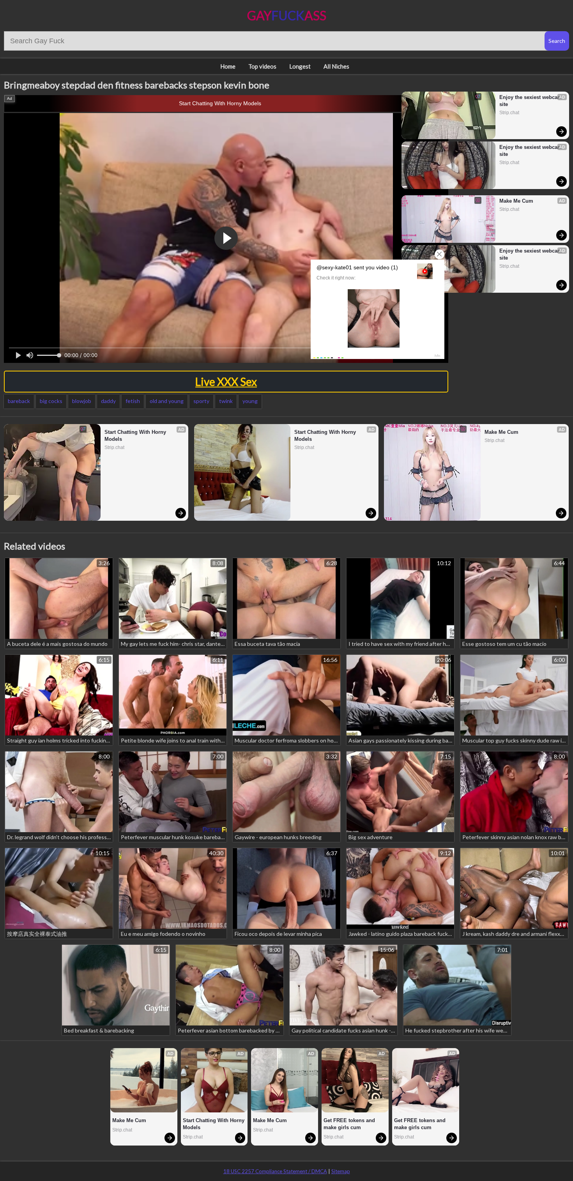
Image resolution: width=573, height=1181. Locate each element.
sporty (201, 401)
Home (227, 66)
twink (226, 401)
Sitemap (340, 1171)
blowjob (81, 401)
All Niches (336, 66)
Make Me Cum (516, 201)
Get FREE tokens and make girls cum (350, 1123)
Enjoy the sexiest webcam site (530, 100)
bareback (19, 401)
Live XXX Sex (226, 381)
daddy (108, 401)
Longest (300, 66)
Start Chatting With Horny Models (220, 103)
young (250, 401)
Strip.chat (509, 112)
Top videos (262, 66)
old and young (167, 401)
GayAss (286, 15)
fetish (133, 401)
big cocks (51, 401)
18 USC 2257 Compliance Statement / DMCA (275, 1171)
